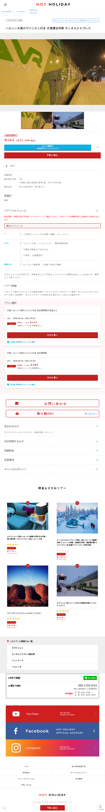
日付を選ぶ (52, 335)
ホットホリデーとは (26, 779)
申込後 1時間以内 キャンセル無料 (22, 342)
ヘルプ (26, 766)
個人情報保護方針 (79, 766)
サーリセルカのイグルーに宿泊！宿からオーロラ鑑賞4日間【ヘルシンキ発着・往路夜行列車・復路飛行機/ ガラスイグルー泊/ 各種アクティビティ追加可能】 (77, 542)
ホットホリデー (7, 11)
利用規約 (26, 773)
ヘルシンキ (33, 13)
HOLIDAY (53, 4)
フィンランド (21, 11)
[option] (52, 72)
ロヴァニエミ (34, 10)
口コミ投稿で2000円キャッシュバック (48, 147)
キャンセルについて (79, 773)
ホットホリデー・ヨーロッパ (31, 187)
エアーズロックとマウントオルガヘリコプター (24, 613)
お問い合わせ (55, 403)
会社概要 (78, 779)
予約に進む (52, 155)
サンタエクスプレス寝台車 (76, 20)
